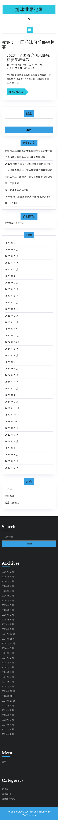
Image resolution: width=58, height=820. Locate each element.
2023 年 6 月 (12, 441)
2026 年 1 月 (12, 282)
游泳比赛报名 (12, 502)
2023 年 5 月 (12, 448)
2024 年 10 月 (12, 342)
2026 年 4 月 (12, 263)
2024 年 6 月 (12, 368)
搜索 (29, 113)
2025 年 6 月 (12, 309)
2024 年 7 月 (12, 362)
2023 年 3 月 (12, 461)
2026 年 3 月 (12, 269)
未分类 (8, 489)
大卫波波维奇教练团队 (17, 190)
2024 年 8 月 (12, 355)
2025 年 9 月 (12, 289)
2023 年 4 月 (12, 454)
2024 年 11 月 (12, 335)
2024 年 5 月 (12, 375)
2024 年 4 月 (12, 382)
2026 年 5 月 (12, 256)
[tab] (30, 30)
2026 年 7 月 (12, 243)
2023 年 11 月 (12, 415)
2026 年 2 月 (12, 276)
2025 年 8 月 (12, 296)
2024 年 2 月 (12, 395)
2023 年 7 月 (12, 435)
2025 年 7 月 (12, 302)
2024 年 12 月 (12, 329)
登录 (4, 761)
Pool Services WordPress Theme (27, 811)
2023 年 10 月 (12, 421)
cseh (34, 64)
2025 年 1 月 (12, 322)
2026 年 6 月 (12, 249)
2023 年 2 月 (12, 468)
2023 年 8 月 (12, 428)
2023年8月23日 (18, 64)
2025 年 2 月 (12, 315)
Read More (16, 93)
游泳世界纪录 (29, 9)
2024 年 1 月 (12, 401)
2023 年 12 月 (12, 408)
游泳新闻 (9, 496)
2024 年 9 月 (12, 349)
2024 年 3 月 (12, 388)
